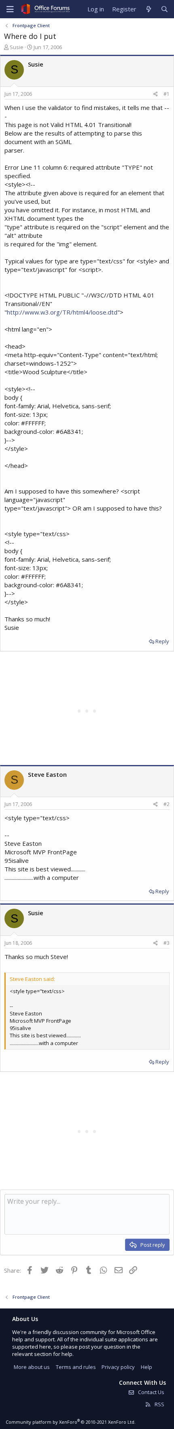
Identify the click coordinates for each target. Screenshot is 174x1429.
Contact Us (150, 1392)
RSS (158, 1404)
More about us (32, 1367)
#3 (166, 943)
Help (146, 1367)
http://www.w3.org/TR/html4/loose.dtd (62, 312)
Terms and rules (76, 1367)
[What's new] (148, 9)
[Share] (156, 94)
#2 (166, 804)
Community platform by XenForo (71, 1422)
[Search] (164, 9)
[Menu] (10, 9)
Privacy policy (118, 1367)
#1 (166, 94)
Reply (162, 641)
